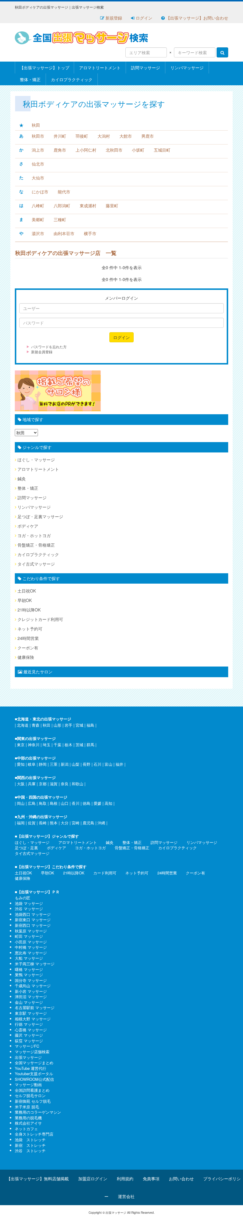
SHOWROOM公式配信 (34, 1079)
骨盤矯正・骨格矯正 (36, 545)
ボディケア (27, 526)
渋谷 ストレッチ (30, 1150)
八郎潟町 (62, 205)
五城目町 (162, 150)
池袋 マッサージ (29, 903)
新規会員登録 (41, 351)
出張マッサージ (28, 1057)
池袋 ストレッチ (30, 1139)
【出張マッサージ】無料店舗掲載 (38, 1178)
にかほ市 (40, 192)
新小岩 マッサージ (31, 991)
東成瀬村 (88, 205)
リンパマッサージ (187, 67)
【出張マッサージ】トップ (44, 67)
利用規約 (125, 1178)
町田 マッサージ (29, 936)
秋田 (36, 125)
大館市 (125, 136)
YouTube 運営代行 (30, 1068)
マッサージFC (27, 1046)
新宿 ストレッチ (30, 1145)
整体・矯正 (30, 79)
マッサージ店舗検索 (32, 1051)
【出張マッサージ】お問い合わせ (196, 18)
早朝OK (24, 600)
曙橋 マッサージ (29, 969)
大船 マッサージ (29, 958)
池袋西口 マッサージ (33, 914)
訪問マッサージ (145, 67)
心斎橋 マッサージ (31, 1030)
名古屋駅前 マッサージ (35, 1007)
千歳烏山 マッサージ (33, 985)
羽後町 (82, 136)
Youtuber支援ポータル (34, 1073)
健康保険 (25, 657)
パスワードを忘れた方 (49, 346)
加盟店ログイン (92, 1178)
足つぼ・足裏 (26, 847)
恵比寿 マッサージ (31, 953)
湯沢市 (38, 233)
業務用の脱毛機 (28, 1117)
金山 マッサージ (29, 1002)
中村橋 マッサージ (31, 947)
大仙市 (38, 178)
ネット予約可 (29, 629)
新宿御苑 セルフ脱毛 (33, 1101)
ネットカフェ (26, 1128)
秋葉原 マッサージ (31, 931)
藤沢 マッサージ (29, 1035)
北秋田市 (114, 150)
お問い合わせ (181, 1178)
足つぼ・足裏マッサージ (40, 516)
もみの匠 (22, 897)
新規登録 (113, 18)
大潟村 (103, 136)
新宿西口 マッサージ (33, 925)
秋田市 (38, 136)
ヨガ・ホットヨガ (34, 535)
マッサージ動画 (28, 1084)
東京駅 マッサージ (31, 1013)
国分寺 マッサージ (31, 980)
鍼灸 (21, 478)
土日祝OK (26, 591)
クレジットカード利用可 (40, 619)
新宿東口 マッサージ (33, 919)
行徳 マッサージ (29, 1024)
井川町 (60, 136)
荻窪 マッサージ (29, 1040)
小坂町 (138, 150)
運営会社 (126, 1196)
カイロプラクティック (71, 79)
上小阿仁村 (86, 150)
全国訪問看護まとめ (32, 1090)
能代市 (64, 192)
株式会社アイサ (28, 1123)
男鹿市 (147, 136)
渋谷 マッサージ (29, 908)
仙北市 (38, 164)
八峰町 (38, 205)
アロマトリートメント (100, 67)
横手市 (90, 233)
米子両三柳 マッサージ (35, 963)
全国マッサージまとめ (34, 1062)
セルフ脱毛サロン (30, 1095)
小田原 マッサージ (31, 942)
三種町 (60, 219)
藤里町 (112, 205)
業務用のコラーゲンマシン (38, 1112)
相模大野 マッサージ (33, 1019)
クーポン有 (27, 648)
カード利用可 (104, 873)
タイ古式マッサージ (36, 564)
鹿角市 (60, 150)
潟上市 (38, 150)
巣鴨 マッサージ (29, 974)
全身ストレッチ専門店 (34, 1134)
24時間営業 (28, 638)
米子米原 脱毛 (27, 1107)
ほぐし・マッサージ (36, 460)
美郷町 (38, 219)
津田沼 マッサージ (31, 996)
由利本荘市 (64, 233)
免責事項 (151, 1178)
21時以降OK (29, 610)
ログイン (143, 18)
